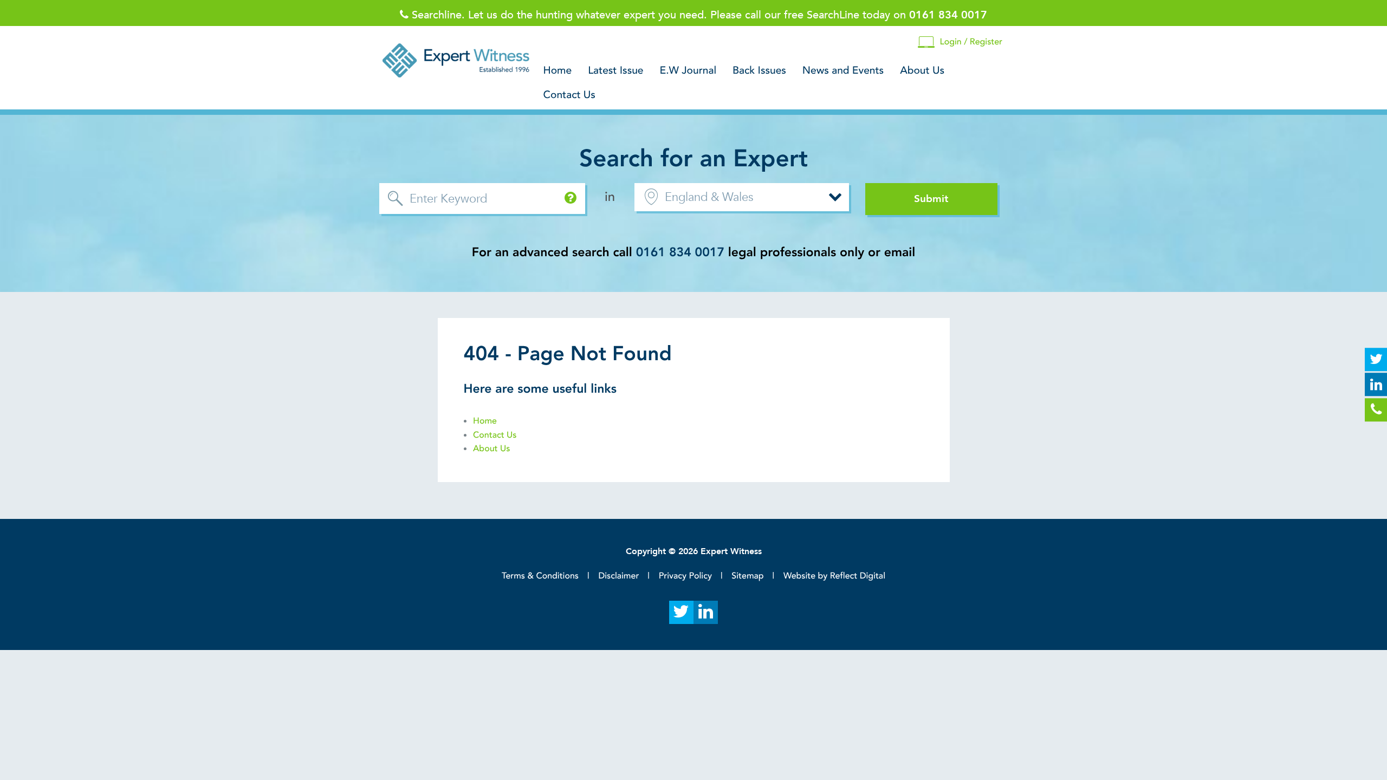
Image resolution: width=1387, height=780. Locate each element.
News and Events (843, 71)
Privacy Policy (685, 576)
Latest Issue (615, 71)
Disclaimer (618, 576)
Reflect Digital (857, 576)
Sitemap (747, 576)
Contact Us (569, 95)
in (610, 197)
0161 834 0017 (680, 252)
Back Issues (759, 71)
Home (557, 71)
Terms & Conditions (540, 576)
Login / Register (970, 42)
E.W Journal (688, 71)
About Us (922, 71)
